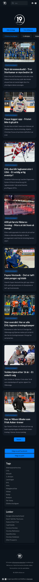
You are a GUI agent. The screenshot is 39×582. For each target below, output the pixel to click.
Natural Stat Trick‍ (12, 522)
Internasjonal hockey (13, 468)
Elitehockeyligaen (11, 36)
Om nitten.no (28, 30)
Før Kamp (9, 500)
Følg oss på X (19, 456)
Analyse (9, 497)
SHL (7, 482)
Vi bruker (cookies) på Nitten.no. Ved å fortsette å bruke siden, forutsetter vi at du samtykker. (19, 565)
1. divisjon (26, 36)
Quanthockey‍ (11, 534)
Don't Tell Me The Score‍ (14, 519)
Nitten (8, 491)
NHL (8, 485)
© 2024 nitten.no (18, 572)
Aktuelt (8, 474)
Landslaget (10, 479)
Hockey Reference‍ (12, 531)
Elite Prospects (11, 540)
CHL (7, 471)
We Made (30, 579)
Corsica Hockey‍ (12, 528)
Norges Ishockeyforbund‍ (15, 516)
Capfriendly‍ (10, 525)
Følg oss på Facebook (19, 451)
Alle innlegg (11, 30)
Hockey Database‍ (12, 537)
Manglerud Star (11, 488)
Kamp (8, 494)
